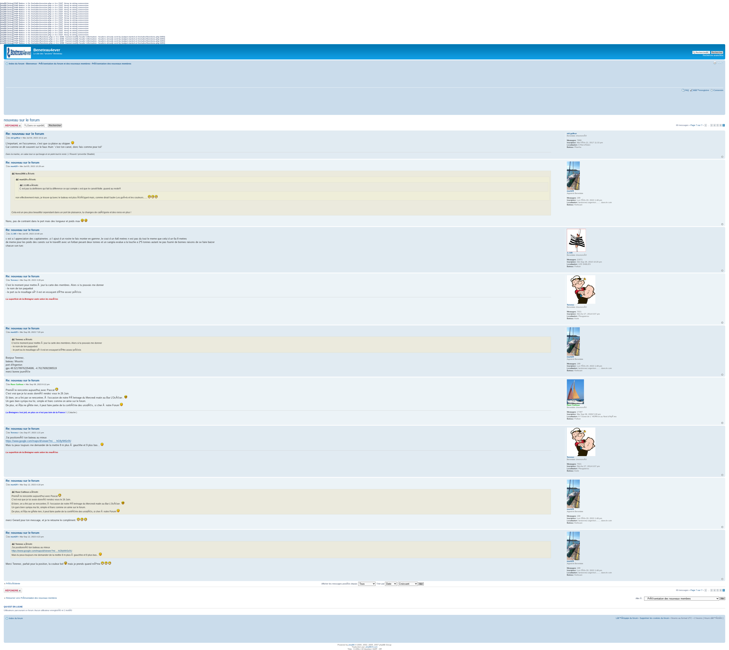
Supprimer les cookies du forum (654, 618)
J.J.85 (13, 234)
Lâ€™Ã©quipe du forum (627, 618)
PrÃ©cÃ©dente (13, 583)
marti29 (14, 166)
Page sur (696, 125)
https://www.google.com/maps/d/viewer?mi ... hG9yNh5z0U (38, 441)
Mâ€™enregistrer (701, 90)
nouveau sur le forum (22, 120)
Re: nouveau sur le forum (25, 134)
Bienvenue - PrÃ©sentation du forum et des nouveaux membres (58, 63)
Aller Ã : (639, 598)
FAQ (687, 90)
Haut (722, 157)
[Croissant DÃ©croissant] (411, 584)
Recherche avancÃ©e (713, 55)
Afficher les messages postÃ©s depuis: (339, 584)
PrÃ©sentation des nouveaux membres (111, 63)
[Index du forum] (19, 52)
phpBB (352, 645)
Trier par (380, 584)
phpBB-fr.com (371, 647)
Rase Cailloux (17, 384)
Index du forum (16, 63)
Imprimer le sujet (715, 63)
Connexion (718, 90)
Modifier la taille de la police (720, 63)
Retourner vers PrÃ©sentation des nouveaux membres (31, 598)
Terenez (14, 280)
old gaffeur (16, 138)
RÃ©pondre (9, 124)
